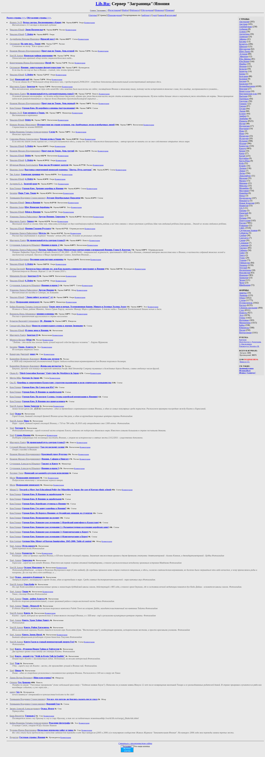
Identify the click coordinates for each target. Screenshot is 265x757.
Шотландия (244, 49)
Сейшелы (243, 233)
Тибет (242, 253)
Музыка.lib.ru (245, 371)
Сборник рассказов (248, 308)
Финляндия (244, 272)
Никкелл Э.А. (245, 362)
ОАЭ (241, 208)
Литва (242, 173)
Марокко (243, 183)
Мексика (243, 185)
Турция (242, 260)
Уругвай (243, 268)
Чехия (242, 280)
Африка (243, 39)
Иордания (244, 128)
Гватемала (244, 98)
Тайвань (243, 250)
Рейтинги (134, 10)
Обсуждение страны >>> (39, 18)
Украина (243, 265)
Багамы (242, 41)
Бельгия (243, 69)
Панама (242, 210)
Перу (241, 215)
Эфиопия (243, 56)
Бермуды (243, 71)
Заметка (243, 293)
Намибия (243, 193)
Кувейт (242, 166)
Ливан (242, 171)
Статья (242, 300)
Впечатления (245, 332)
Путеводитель (245, 303)
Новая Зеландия (246, 203)
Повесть (243, 313)
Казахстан (244, 146)
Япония (243, 66)
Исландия (243, 138)
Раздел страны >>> (16, 18)
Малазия (243, 178)
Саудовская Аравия (248, 230)
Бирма (242, 74)
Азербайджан (245, 26)
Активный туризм (246, 368)
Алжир (242, 31)
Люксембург (245, 176)
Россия (242, 223)
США (242, 228)
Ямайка (242, 64)
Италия (242, 143)
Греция (242, 106)
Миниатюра (245, 322)
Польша (243, 218)
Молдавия (244, 190)
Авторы (93, 15)
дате (155, 15)
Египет (242, 113)
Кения (242, 151)
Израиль (243, 121)
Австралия (244, 21)
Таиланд (243, 248)
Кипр (241, 153)
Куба (241, 163)
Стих (241, 310)
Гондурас (243, 101)
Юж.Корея (244, 61)
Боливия (243, 79)
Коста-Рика (244, 161)
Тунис (242, 258)
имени (162, 15)
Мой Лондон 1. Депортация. (250, 342)
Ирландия (244, 136)
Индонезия (244, 126)
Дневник (243, 295)
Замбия (242, 116)
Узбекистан (244, 263)
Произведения (114, 15)
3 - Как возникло (245, 344)
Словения (243, 245)
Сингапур (244, 238)
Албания (243, 29)
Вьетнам (243, 96)
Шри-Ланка (244, 51)
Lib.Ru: (103, 3)
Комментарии (89, 23)
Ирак (241, 131)
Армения (243, 36)
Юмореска (244, 327)
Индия (242, 123)
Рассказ (242, 305)
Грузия (242, 108)
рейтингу (146, 15)
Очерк (242, 317)
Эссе (241, 315)
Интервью (244, 320)
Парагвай (243, 213)
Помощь (170, 10)
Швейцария (244, 285)
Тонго (242, 255)
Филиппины (245, 270)
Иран (241, 133)
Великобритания (247, 86)
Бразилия (243, 84)
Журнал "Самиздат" (247, 373)
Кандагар (243, 340)
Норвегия (243, 205)
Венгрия (243, 89)
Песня (242, 330)
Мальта (242, 181)
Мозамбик (244, 188)
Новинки (159, 10)
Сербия (242, 235)
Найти (125, 10)
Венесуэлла (244, 91)
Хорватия (243, 277)
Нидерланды (245, 198)
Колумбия (244, 158)
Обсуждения (147, 10)
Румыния (243, 225)
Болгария (243, 76)
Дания (242, 111)
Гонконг (243, 103)
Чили (241, 282)
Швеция (243, 46)
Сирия (242, 240)
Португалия (244, 220)
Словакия (243, 243)
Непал (242, 195)
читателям (171, 15)
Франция (243, 275)
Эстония (243, 54)
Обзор (242, 298)
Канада (242, 148)
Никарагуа (244, 200)
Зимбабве (243, 118)
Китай (242, 156)
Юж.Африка (245, 59)
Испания (243, 141)
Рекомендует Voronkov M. (249, 346)
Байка (242, 325)
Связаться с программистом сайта (135, 743)
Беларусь (243, 44)
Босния (242, 81)
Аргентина (244, 34)
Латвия (242, 168)
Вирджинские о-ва (248, 94)
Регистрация (114, 10)
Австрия (243, 24)
